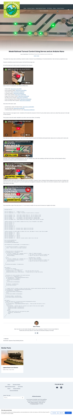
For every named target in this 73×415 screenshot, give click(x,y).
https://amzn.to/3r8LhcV (19, 91)
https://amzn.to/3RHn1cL (18, 93)
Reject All (61, 412)
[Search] (22, 397)
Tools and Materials (44, 10)
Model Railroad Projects (41, 8)
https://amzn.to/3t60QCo (25, 100)
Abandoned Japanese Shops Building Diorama (13, 339)
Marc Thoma (36, 326)
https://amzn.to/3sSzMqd (25, 99)
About (25, 8)
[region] (36, 412)
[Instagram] (61, 387)
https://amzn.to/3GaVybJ (29, 109)
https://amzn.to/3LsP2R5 (16, 88)
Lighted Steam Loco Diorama (10, 367)
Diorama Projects (31, 8)
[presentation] (12, 357)
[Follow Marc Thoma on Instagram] (35, 333)
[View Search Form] (68, 10)
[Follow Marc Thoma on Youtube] (37, 333)
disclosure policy (34, 403)
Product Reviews (60, 8)
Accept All (68, 412)
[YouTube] (57, 387)
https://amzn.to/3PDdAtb (20, 94)
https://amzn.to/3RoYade (23, 96)
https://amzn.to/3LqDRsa (21, 90)
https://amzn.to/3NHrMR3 (28, 106)
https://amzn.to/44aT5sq (19, 108)
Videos (54, 8)
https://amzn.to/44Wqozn (22, 97)
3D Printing (49, 8)
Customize (54, 412)
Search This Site (6, 395)
